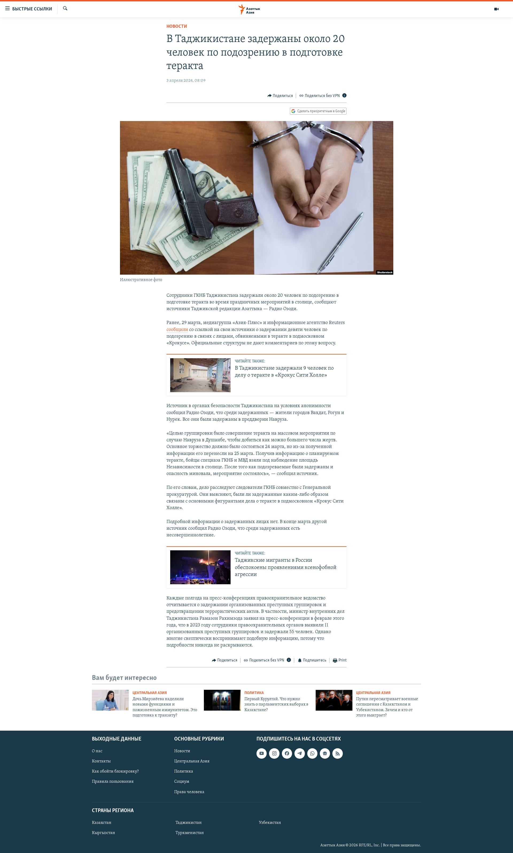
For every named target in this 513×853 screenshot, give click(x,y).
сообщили (177, 330)
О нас (97, 751)
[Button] (280, 95)
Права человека (189, 792)
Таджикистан (189, 823)
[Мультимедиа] (496, 9)
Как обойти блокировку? (115, 771)
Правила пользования (113, 782)
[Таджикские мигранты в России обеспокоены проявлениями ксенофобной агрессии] (200, 567)
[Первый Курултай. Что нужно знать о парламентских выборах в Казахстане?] (222, 700)
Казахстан (101, 823)
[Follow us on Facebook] (287, 753)
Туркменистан (190, 833)
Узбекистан (270, 823)
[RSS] (337, 753)
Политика (254, 693)
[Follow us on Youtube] (261, 753)
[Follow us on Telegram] (299, 753)
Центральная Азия (150, 693)
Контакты (101, 761)
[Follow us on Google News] (325, 753)
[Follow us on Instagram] (274, 753)
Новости (176, 26)
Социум (181, 782)
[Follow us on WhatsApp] (312, 753)
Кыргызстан (103, 833)
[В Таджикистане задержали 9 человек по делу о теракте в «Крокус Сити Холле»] (200, 375)
